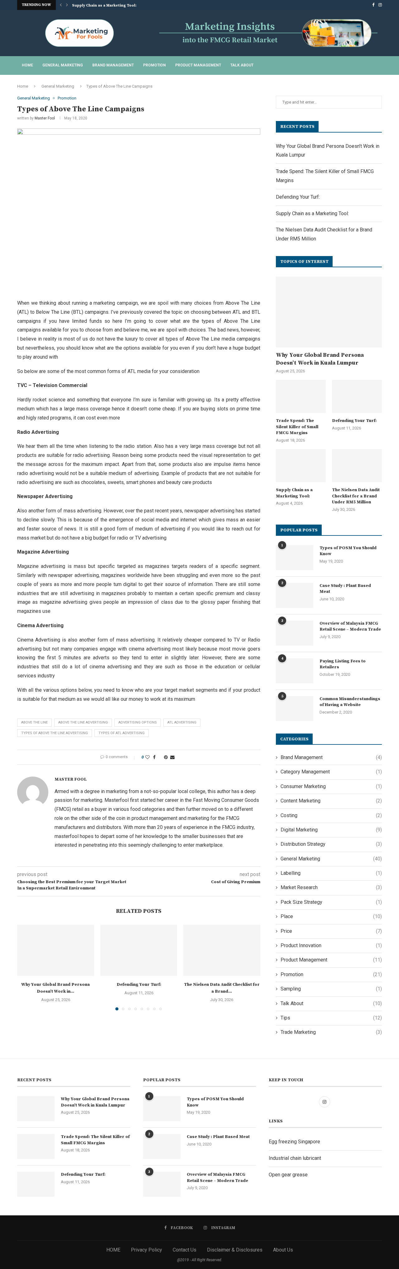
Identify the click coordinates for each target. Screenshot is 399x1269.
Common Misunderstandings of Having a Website (350, 702)
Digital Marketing (331, 830)
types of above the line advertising (54, 733)
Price (331, 931)
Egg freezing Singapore (294, 1142)
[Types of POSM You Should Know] (294, 557)
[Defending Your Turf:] (138, 950)
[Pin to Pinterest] (166, 757)
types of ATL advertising (122, 733)
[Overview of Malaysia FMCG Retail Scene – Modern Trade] (294, 633)
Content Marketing (331, 801)
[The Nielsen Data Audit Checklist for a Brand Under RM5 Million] (221, 950)
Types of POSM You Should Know (348, 551)
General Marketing (62, 65)
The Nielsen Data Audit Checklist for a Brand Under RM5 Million (356, 496)
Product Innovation (331, 945)
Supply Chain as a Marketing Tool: (104, 5)
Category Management (331, 772)
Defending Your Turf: (138, 984)
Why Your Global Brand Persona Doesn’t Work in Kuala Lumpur (320, 358)
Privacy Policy (146, 1250)
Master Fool (45, 118)
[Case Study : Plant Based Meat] (294, 595)
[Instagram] (380, 5)
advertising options (137, 722)
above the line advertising (83, 722)
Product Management (198, 65)
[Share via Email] (172, 757)
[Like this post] (147, 757)
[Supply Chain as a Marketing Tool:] (301, 465)
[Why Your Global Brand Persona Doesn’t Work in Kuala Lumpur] (55, 950)
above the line (34, 722)
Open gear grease (288, 1175)
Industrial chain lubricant (295, 1158)
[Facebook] (373, 5)
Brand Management (113, 65)
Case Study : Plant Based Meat (345, 589)
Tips (331, 1018)
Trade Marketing (331, 1032)
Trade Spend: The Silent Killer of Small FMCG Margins (297, 427)
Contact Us (184, 1250)
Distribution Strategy (331, 844)
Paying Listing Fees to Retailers (343, 664)
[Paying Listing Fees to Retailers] (294, 670)
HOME (113, 1250)
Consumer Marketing (331, 786)
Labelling (331, 873)
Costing (331, 815)
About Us (283, 1250)
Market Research (331, 887)
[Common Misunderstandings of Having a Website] (294, 708)
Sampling (331, 989)
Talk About (241, 65)
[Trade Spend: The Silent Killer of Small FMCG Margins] (301, 396)
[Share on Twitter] (159, 757)
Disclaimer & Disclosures (234, 1250)
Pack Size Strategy (331, 902)
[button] (60, 5)
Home (27, 65)
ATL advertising (181, 722)
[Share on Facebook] (154, 757)
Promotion (154, 65)
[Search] (379, 65)
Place (331, 916)
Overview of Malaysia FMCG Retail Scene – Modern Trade (350, 626)
